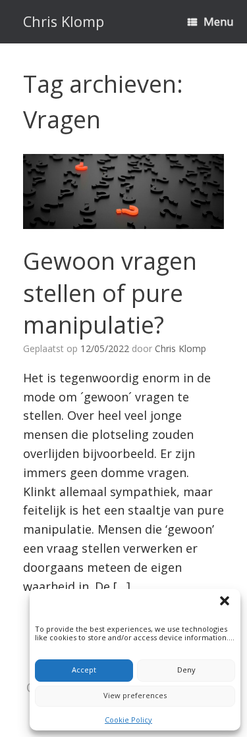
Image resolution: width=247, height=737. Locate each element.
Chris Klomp (180, 348)
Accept (84, 669)
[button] (226, 602)
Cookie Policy (128, 719)
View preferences (135, 695)
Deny (186, 669)
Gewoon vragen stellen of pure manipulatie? (110, 293)
